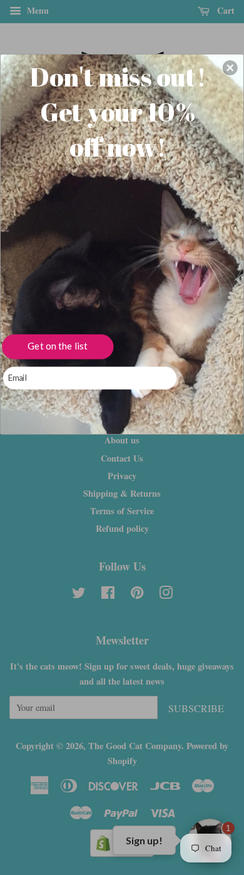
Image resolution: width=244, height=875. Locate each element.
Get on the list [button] (58, 345)
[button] (230, 67)
